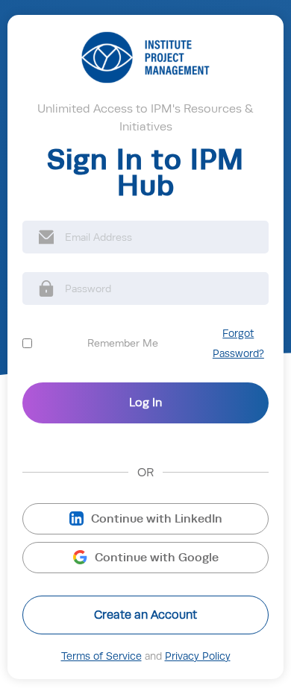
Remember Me (122, 343)
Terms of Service (101, 656)
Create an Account (145, 615)
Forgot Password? (238, 343)
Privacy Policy (198, 656)
